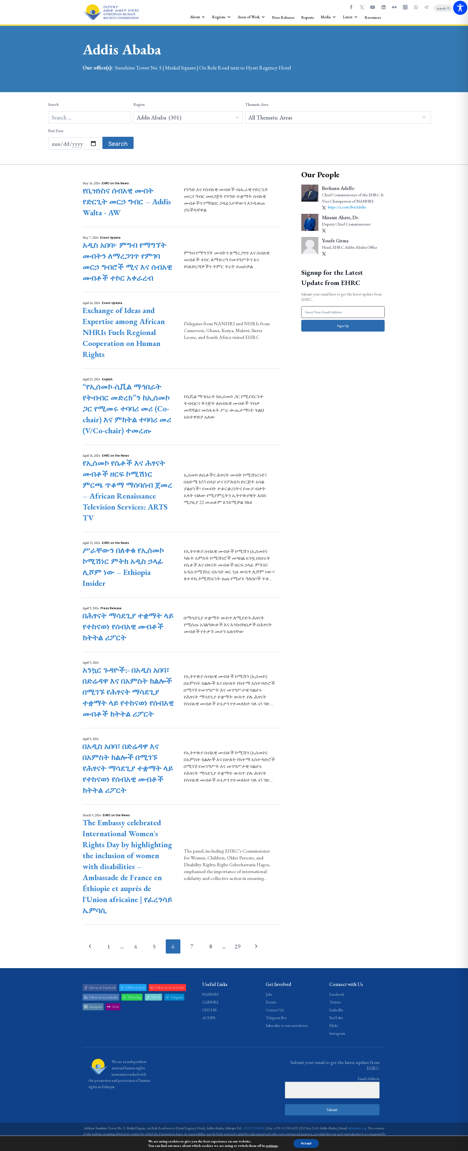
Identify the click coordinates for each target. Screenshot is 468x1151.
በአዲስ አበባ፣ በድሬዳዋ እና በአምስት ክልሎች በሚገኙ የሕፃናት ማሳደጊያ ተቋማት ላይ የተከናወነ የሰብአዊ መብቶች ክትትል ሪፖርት (128, 768)
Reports (307, 17)
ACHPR (209, 1017)
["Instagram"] (405, 7)
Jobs (269, 994)
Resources (373, 17)
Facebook (336, 994)
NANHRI (210, 994)
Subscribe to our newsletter (287, 1025)
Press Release (111, 608)
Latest (347, 17)
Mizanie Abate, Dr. (340, 217)
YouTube (336, 1017)
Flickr (333, 1025)
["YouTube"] (372, 7)
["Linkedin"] (383, 7)
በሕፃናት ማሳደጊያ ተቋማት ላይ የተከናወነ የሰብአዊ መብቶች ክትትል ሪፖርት (128, 626)
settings (272, 1145)
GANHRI (210, 1002)
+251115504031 (253, 1128)
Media (326, 17)
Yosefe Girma (335, 240)
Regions (218, 17)
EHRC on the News (115, 183)
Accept (306, 1143)
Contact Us (275, 1010)
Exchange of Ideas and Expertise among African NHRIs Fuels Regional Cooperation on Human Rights (124, 332)
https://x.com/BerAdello (346, 207)
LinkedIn (336, 1010)
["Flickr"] (394, 7)
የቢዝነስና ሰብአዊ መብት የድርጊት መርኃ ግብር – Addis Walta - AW (127, 202)
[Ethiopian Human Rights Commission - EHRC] (111, 12)
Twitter (335, 1002)
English (107, 379)
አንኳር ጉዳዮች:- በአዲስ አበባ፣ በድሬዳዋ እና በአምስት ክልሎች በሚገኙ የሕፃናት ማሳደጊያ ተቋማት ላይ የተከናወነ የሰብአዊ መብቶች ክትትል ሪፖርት (128, 692)
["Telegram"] (426, 7)
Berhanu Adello (338, 188)
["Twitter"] (361, 7)
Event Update (110, 237)
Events (271, 1002)
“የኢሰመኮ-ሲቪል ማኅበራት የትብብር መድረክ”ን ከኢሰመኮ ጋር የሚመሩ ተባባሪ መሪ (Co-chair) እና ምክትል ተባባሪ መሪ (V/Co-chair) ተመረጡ (127, 409)
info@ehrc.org (357, 1128)
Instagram (337, 1033)
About (195, 17)
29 (237, 946)
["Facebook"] (351, 7)
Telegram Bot (276, 1017)
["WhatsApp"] (415, 7)
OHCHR (209, 1010)
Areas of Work (249, 17)
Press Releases (283, 17)
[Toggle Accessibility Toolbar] (460, 7)
